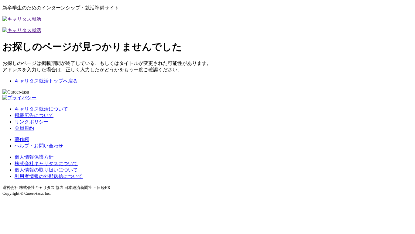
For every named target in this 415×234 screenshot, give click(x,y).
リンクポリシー (32, 121)
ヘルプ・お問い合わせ (39, 145)
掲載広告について (34, 115)
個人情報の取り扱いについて (46, 169)
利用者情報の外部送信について (49, 176)
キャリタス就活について (41, 109)
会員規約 (24, 128)
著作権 (22, 139)
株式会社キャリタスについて (46, 163)
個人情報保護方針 (34, 157)
